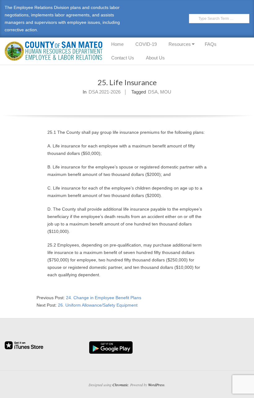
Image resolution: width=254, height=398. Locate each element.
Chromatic (120, 384)
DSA (153, 91)
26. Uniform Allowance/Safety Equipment (98, 305)
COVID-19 (146, 44)
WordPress (156, 384)
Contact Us (122, 57)
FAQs (211, 44)
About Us (155, 57)
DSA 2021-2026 (104, 91)
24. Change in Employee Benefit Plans (103, 297)
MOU (165, 91)
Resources (180, 44)
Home (117, 44)
